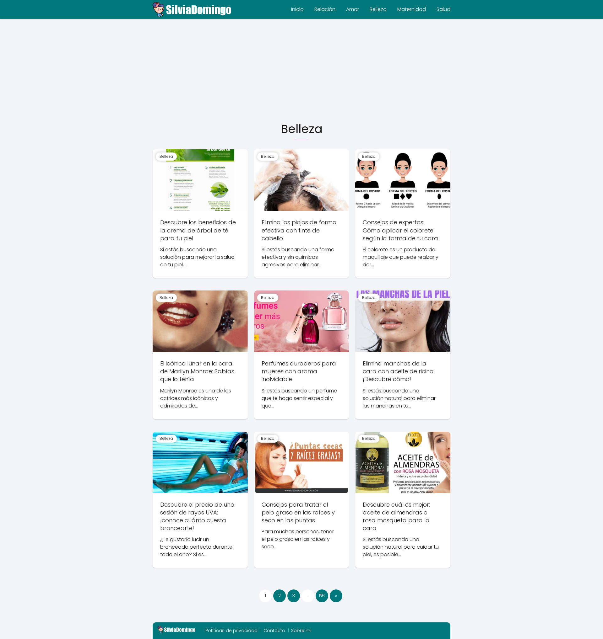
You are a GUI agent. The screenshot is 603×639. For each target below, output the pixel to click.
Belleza (378, 9)
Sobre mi (301, 630)
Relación (324, 9)
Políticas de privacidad (231, 630)
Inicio (297, 9)
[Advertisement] (301, 71)
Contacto (274, 630)
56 (322, 596)
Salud (443, 9)
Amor (352, 9)
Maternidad (411, 9)
